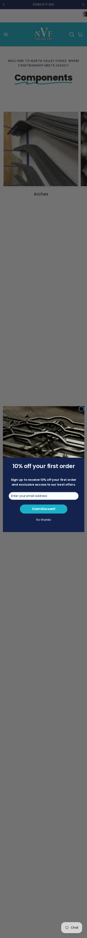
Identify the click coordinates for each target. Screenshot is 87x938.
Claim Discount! (43, 509)
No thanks (43, 520)
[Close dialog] (81, 409)
